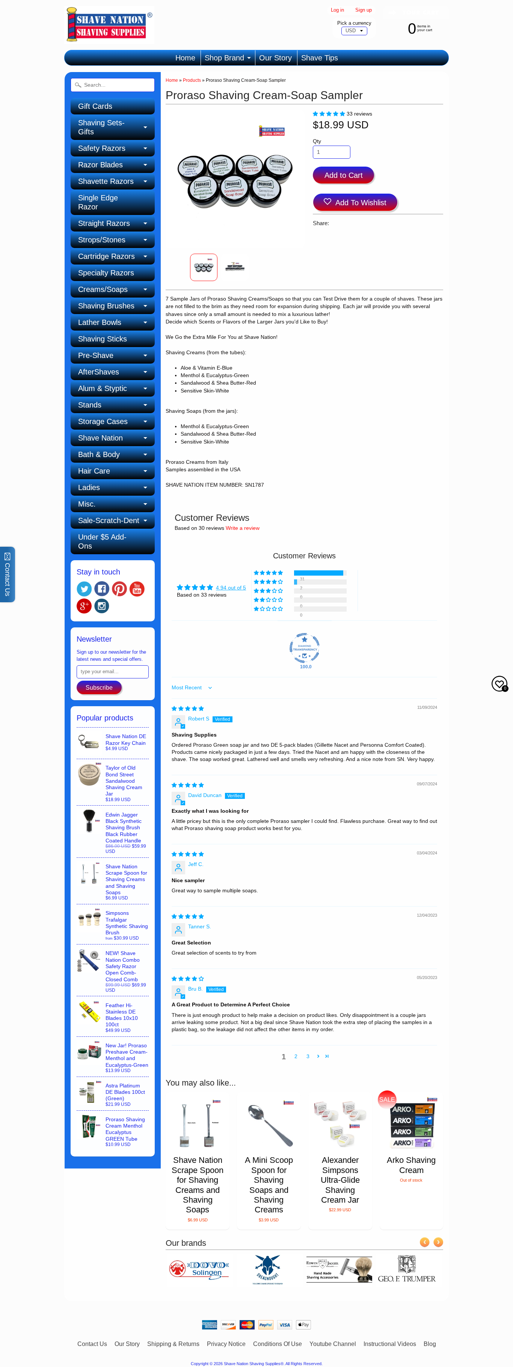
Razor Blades (100, 165)
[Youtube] (137, 589)
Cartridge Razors (106, 256)
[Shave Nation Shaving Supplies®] (109, 39)
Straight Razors (104, 223)
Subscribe (99, 687)
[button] (330, 114)
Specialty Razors (106, 273)
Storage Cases (103, 421)
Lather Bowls (99, 322)
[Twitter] (84, 589)
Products (192, 80)
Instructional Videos (390, 1344)
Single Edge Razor (98, 202)
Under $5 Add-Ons (102, 541)
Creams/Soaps (103, 289)
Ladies (89, 487)
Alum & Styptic (102, 388)
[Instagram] (101, 606)
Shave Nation (100, 438)
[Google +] (84, 606)
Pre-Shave (95, 355)
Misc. (87, 504)
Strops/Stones (101, 240)
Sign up (363, 10)
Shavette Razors (106, 181)
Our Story (275, 58)
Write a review (243, 528)
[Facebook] (101, 588)
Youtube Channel (332, 1344)
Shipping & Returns (173, 1344)
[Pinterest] (119, 588)
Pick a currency (354, 23)
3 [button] (307, 1056)
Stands (89, 405)
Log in (337, 10)
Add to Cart (343, 175)
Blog (430, 1344)
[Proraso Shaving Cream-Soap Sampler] (203, 267)
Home (185, 58)
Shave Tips (319, 58)
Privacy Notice (226, 1344)
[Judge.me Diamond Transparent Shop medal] (305, 648)
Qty (317, 141)
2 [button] (295, 1056)
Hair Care (94, 471)
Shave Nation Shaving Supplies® (254, 1363)
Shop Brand (224, 58)
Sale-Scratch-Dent (108, 520)
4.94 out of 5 (231, 588)
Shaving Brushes (106, 306)
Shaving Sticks (102, 339)
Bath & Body (99, 454)
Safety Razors (101, 148)
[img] (188, 708)
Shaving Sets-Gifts (101, 127)
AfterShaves (98, 372)
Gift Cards (95, 106)
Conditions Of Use (277, 1344)
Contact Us (92, 1344)
